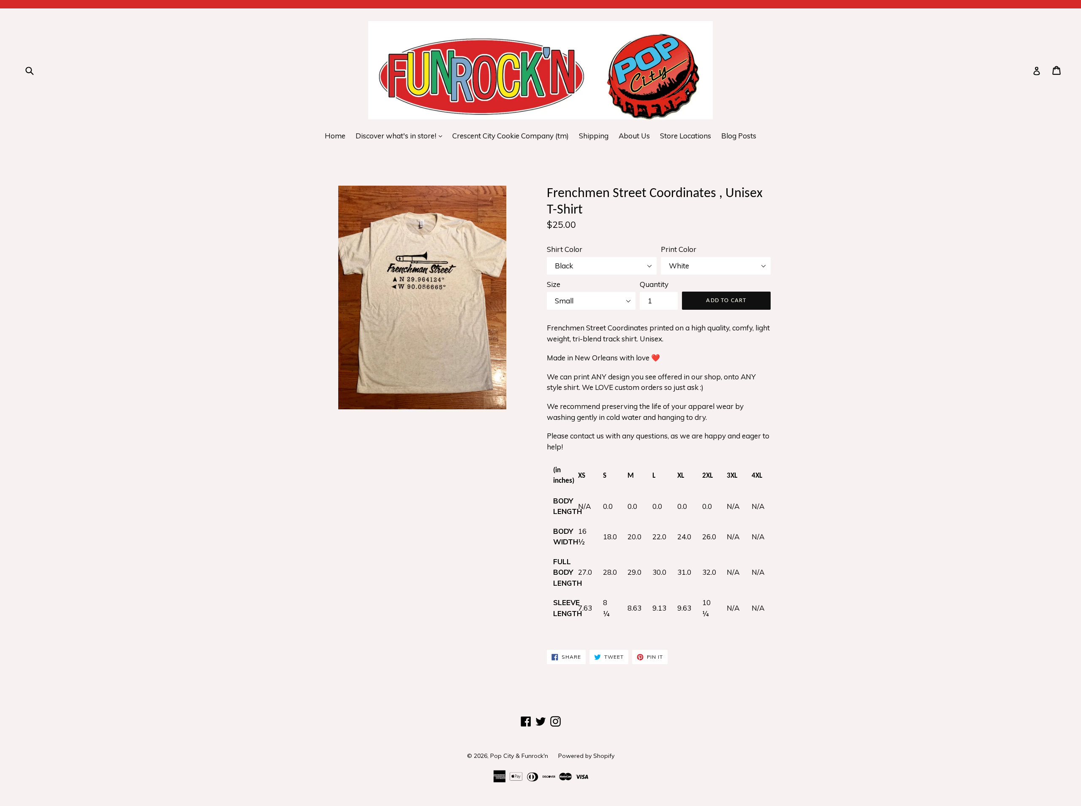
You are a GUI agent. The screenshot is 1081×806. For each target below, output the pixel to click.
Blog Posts (738, 135)
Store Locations (685, 135)
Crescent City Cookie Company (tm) (510, 135)
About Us (634, 135)
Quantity (654, 284)
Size (553, 284)
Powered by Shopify (586, 756)
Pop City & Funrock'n (519, 756)
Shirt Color (564, 249)
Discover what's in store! (401, 135)
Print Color (678, 249)
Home (335, 135)
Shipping (593, 135)
